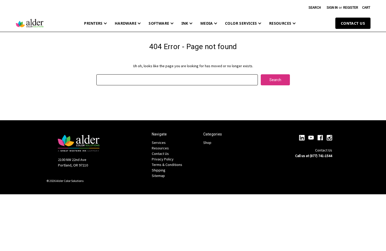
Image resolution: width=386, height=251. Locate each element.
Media (206, 23)
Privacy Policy (163, 159)
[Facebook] (320, 137)
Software (159, 23)
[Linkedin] (302, 137)
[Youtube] (311, 137)
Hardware (126, 23)
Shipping (158, 170)
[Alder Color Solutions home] (29, 23)
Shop (207, 142)
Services (159, 142)
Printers (93, 23)
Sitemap (158, 175)
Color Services (241, 23)
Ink (184, 23)
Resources (280, 23)
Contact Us (353, 23)
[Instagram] (329, 137)
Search (315, 7)
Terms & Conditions (167, 164)
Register (350, 7)
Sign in (332, 7)
